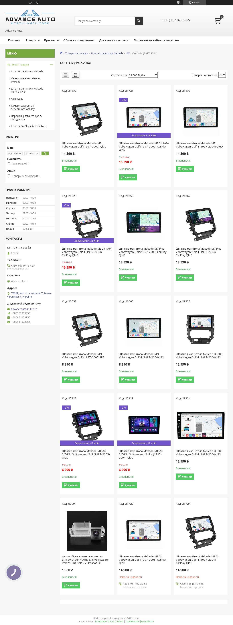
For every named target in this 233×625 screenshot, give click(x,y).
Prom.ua (134, 618)
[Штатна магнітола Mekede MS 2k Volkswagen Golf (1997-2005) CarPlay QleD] (144, 531)
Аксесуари (17, 98)
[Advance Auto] (30, 16)
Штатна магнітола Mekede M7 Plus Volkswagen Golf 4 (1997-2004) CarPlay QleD (198, 252)
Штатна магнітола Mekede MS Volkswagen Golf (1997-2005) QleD (84, 144)
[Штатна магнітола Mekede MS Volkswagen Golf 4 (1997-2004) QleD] (201, 118)
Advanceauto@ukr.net (24, 309)
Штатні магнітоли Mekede (107, 53)
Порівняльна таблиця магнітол (156, 40)
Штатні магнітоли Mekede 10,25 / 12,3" (27, 90)
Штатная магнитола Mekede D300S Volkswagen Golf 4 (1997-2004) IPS (199, 355)
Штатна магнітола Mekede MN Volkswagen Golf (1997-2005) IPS (83, 355)
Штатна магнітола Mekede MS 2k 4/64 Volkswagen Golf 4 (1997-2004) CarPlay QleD (87, 252)
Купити (73, 169)
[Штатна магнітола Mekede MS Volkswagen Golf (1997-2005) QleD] (87, 118)
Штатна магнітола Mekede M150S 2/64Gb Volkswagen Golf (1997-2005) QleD (86, 454)
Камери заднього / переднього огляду (23, 107)
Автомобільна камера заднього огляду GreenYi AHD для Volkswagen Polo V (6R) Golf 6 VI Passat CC (85, 559)
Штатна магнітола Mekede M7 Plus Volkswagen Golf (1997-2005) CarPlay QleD (143, 252)
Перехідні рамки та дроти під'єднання (26, 117)
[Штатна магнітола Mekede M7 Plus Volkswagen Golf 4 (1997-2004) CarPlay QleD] (201, 223)
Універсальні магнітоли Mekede (25, 80)
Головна (14, 40)
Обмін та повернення (78, 40)
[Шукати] (139, 21)
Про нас (49, 40)
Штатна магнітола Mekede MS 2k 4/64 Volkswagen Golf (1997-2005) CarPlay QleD (144, 146)
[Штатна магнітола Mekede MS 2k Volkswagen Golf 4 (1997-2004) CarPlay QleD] (201, 531)
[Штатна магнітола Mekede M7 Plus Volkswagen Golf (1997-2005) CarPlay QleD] (144, 223)
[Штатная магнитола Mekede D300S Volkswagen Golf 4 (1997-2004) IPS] (201, 328)
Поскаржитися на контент (109, 621)
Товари (31, 40)
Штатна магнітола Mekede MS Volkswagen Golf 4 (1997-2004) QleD (199, 144)
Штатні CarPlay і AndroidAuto (28, 126)
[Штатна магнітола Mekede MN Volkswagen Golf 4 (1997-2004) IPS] (144, 328)
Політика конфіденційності (140, 621)
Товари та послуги (76, 53)
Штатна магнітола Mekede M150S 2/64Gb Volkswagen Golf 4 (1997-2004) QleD (141, 454)
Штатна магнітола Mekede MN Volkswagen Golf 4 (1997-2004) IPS (141, 355)
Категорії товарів (18, 64)
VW (128, 53)
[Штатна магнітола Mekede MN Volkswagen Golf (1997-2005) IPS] (87, 328)
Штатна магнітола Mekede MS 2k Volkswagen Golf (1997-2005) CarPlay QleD (143, 559)
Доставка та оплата (113, 40)
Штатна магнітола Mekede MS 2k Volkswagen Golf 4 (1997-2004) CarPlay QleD (197, 559)
